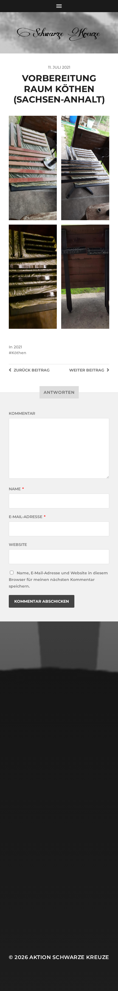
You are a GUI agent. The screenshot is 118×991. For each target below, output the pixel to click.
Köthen (19, 352)
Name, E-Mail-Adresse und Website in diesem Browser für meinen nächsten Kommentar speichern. (58, 579)
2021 (18, 346)
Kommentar (22, 413)
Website (18, 544)
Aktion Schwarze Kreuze (69, 957)
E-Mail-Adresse (27, 516)
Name (16, 488)
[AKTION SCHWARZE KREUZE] (59, 32)
